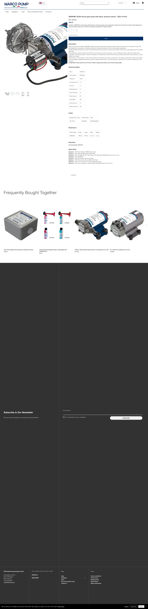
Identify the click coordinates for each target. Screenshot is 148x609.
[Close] (146, 606)
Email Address (67, 410)
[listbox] (122, 2)
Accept (141, 606)
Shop (62, 576)
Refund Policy (94, 581)
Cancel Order (35, 577)
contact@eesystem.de (9, 582)
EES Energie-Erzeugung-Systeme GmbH (14, 571)
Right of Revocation (96, 583)
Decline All (133, 606)
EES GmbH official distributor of (15, 7)
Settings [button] (126, 606)
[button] (122, 2)
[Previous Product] (2, 225)
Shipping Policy (95, 579)
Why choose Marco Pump (68, 581)
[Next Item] (65, 47)
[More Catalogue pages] (18, 11)
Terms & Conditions (96, 576)
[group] (74, 228)
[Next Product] (146, 225)
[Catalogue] (85, 578)
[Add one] (76, 30)
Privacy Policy (94, 577)
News (62, 579)
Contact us (64, 583)
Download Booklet (73, 144)
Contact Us (35, 574)
